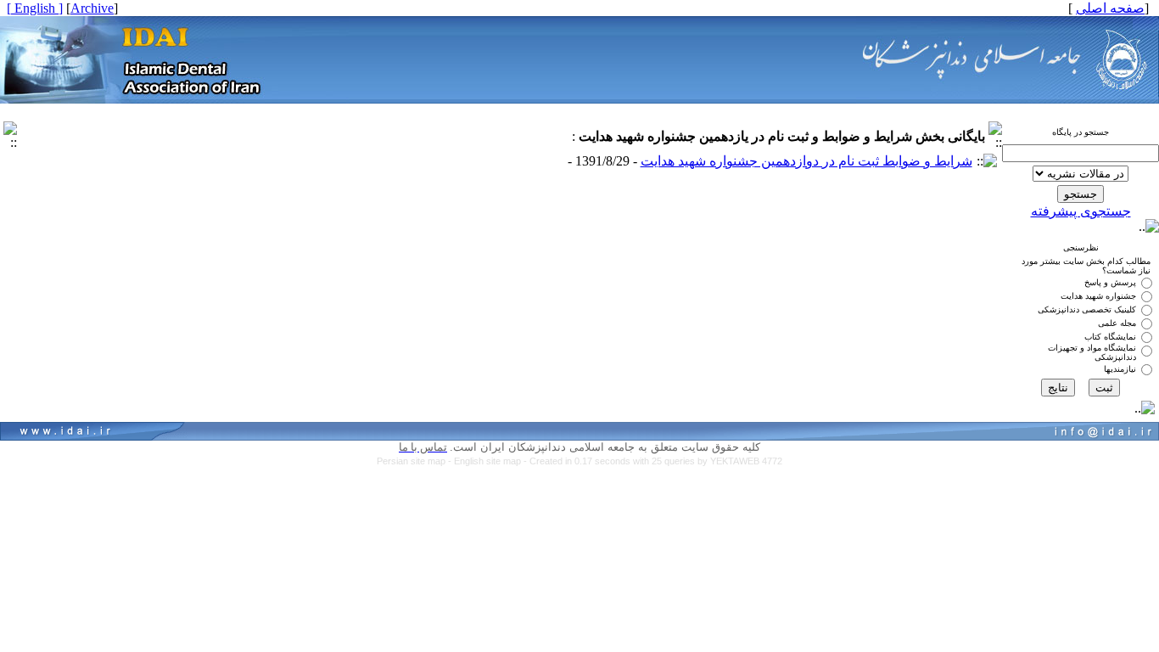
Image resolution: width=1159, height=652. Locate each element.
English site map (489, 461)
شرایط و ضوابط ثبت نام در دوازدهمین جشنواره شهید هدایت (806, 161)
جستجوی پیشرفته (1081, 211)
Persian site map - (415, 461)
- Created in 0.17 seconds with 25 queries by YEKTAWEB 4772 (653, 461)
